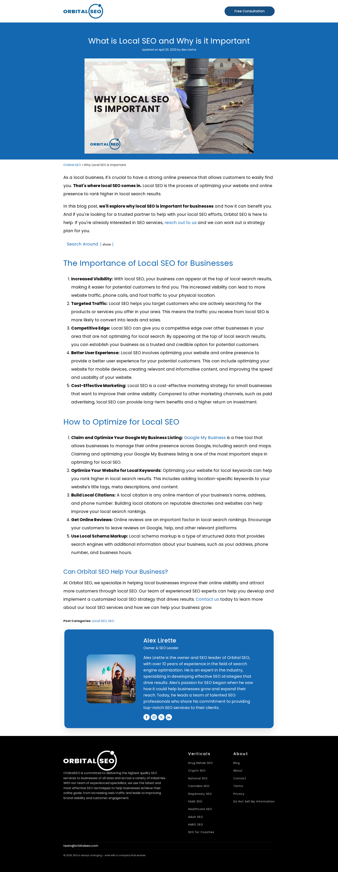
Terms (238, 786)
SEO (111, 621)
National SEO (198, 778)
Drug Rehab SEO (200, 763)
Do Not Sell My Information (254, 801)
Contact (239, 778)
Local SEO (99, 621)
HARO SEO (195, 824)
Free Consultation (250, 11)
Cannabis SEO (198, 786)
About (238, 770)
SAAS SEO (195, 801)
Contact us (207, 599)
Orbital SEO (72, 165)
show (106, 244)
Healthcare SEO (200, 809)
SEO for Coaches (201, 832)
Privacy (239, 793)
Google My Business (205, 437)
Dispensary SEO (200, 793)
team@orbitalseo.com (80, 845)
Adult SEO (195, 817)
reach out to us (181, 222)
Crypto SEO (197, 770)
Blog (236, 763)
